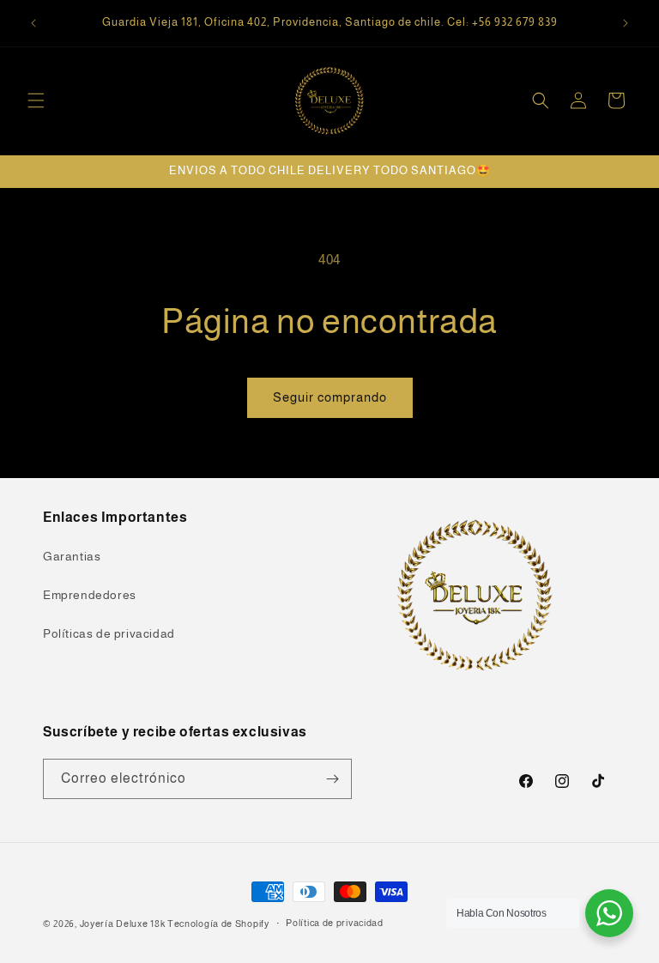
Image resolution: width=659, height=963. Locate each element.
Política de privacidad (334, 923)
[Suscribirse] (332, 779)
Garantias (71, 556)
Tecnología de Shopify (218, 923)
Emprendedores (89, 595)
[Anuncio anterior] (33, 23)
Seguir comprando (330, 397)
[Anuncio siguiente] (625, 23)
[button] (36, 100)
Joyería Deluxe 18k (123, 923)
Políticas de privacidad (109, 633)
